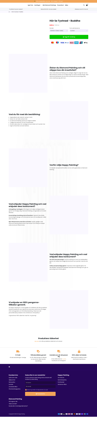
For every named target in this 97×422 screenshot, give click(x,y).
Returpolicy (12, 382)
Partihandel (61, 382)
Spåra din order (13, 377)
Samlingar (38, 5)
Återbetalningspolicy (14, 389)
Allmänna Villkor (62, 384)
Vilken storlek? (13, 404)
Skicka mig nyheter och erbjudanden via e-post (37, 389)
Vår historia (61, 377)
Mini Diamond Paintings (49, 5)
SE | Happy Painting (21, 414)
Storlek (52, 28)
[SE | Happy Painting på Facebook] (9, 367)
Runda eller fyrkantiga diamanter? (18, 406)
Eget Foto (30, 5)
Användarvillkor (13, 386)
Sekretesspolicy (62, 380)
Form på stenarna (75, 28)
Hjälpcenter (12, 380)
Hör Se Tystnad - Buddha (17, 11)
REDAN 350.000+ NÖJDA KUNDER (48, 9)
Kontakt (11, 384)
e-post (64, 359)
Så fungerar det (13, 401)
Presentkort (60, 5)
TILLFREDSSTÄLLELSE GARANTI (16, 9)
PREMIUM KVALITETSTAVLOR (81, 9)
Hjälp (67, 5)
